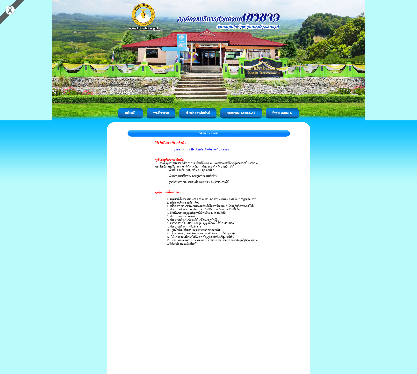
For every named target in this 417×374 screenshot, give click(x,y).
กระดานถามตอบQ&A (241, 112)
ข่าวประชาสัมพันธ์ (198, 112)
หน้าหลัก (130, 112)
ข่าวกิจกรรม (161, 112)
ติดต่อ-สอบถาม (282, 112)
